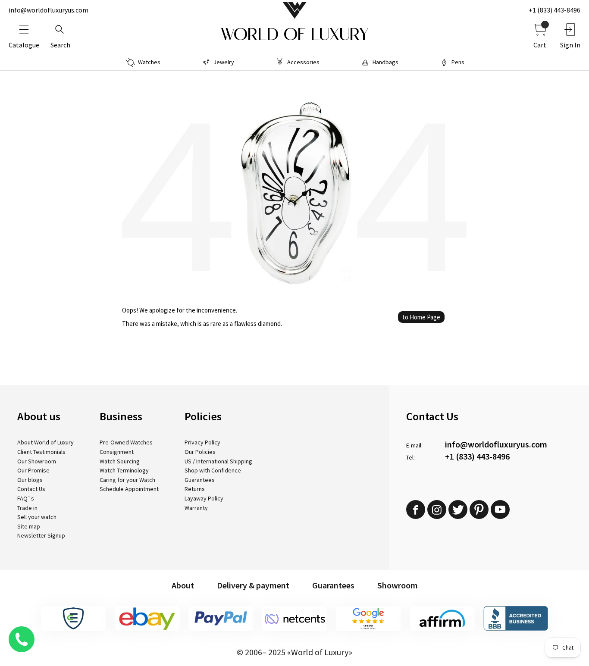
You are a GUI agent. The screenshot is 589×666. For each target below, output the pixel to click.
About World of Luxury (45, 442)
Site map (28, 526)
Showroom (397, 585)
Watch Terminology (124, 470)
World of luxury (294, 34)
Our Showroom (36, 461)
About (183, 585)
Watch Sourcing (120, 461)
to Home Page (421, 317)
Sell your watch (36, 517)
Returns (195, 489)
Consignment (117, 452)
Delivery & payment (253, 585)
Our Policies (200, 452)
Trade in (27, 508)
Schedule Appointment (129, 489)
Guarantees (200, 480)
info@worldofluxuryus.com (48, 10)
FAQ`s (25, 498)
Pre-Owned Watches (126, 442)
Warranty (196, 508)
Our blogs (30, 480)
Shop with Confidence (213, 470)
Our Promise (33, 470)
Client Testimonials (41, 452)
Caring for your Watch (127, 480)
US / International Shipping (218, 461)
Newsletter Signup (41, 535)
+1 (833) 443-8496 (554, 10)
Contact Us (31, 489)
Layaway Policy (204, 498)
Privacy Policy (202, 442)
